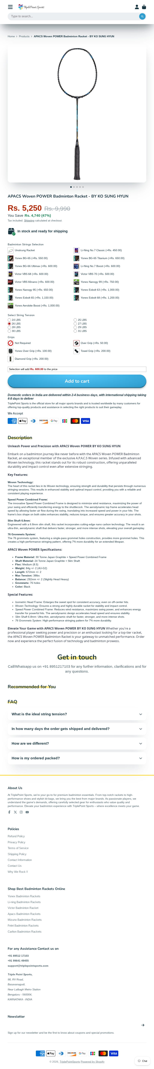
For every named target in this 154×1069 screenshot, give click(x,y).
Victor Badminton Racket (23, 907)
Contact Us (15, 865)
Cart (144, 7)
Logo (31, 7)
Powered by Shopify (92, 1061)
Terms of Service (18, 848)
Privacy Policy (16, 842)
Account (137, 7)
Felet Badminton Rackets (23, 925)
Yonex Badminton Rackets (24, 896)
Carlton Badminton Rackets (25, 931)
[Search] (142, 16)
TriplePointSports (70, 1061)
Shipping (29, 220)
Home (11, 36)
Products (24, 36)
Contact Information (20, 859)
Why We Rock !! (18, 871)
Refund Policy (16, 836)
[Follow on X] (15, 812)
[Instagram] (21, 812)
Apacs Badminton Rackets (24, 913)
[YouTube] (27, 812)
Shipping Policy (17, 854)
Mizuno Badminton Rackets (25, 919)
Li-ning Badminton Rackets (24, 902)
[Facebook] (9, 812)
